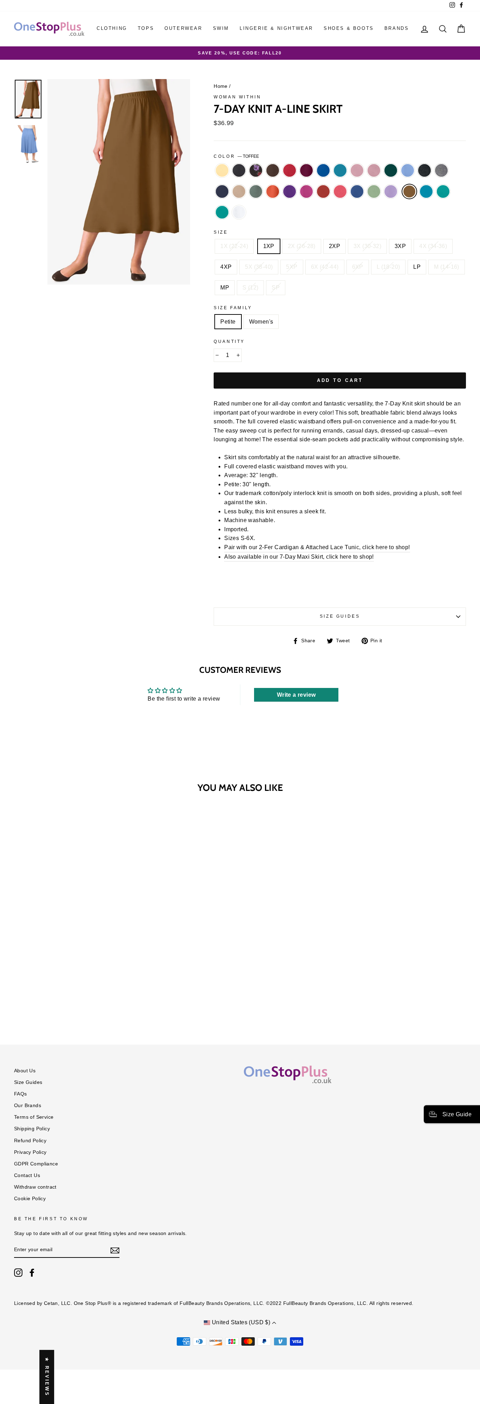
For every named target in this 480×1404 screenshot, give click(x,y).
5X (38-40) (259, 267)
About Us (24, 1070)
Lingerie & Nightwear (276, 28)
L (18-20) (388, 267)
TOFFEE (409, 191)
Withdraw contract (35, 1187)
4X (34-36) (433, 246)
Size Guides (340, 616)
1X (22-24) (234, 246)
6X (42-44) (325, 267)
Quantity (229, 341)
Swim (221, 28)
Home (221, 86)
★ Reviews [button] (47, 1377)
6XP (357, 267)
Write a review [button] (296, 695)
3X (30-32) (367, 246)
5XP (291, 267)
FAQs (20, 1094)
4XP (226, 267)
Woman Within (237, 97)
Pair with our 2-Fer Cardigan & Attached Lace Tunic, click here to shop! (317, 547)
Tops (146, 28)
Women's (261, 322)
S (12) (250, 288)
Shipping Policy (32, 1128)
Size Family (233, 307)
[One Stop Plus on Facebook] (32, 1272)
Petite (227, 322)
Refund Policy (30, 1140)
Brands (396, 28)
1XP (268, 246)
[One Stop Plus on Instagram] (18, 1272)
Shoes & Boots (349, 28)
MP (224, 288)
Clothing (112, 28)
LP (417, 267)
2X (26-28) (302, 246)
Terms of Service (33, 1117)
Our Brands (27, 1105)
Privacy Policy (30, 1152)
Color (236, 156)
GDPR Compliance (36, 1163)
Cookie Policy (30, 1198)
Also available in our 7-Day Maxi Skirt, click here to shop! (299, 557)
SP (276, 288)
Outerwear (183, 28)
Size (221, 232)
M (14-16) (446, 267)
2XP (334, 246)
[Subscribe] (114, 1250)
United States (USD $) (241, 1322)
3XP (400, 246)
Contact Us (27, 1175)
